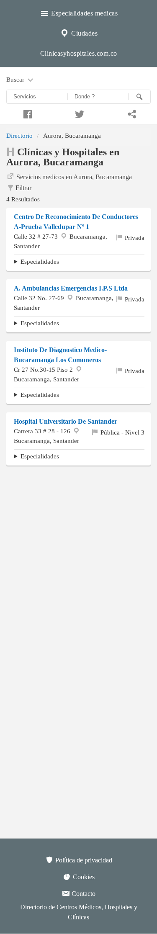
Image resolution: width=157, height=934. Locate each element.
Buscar (16, 79)
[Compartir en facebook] (26, 113)
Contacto (82, 893)
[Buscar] (139, 97)
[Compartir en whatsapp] (131, 113)
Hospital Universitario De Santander (65, 421)
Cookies (83, 876)
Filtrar (23, 187)
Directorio (19, 135)
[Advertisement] (78, 552)
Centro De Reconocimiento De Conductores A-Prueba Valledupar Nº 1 (76, 221)
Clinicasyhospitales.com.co (78, 53)
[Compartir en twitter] (78, 113)
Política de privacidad (83, 860)
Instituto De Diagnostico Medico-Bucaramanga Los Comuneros (60, 354)
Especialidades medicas (83, 13)
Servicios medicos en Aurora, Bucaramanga (74, 176)
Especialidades (40, 261)
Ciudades (83, 33)
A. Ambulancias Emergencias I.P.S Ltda (71, 288)
